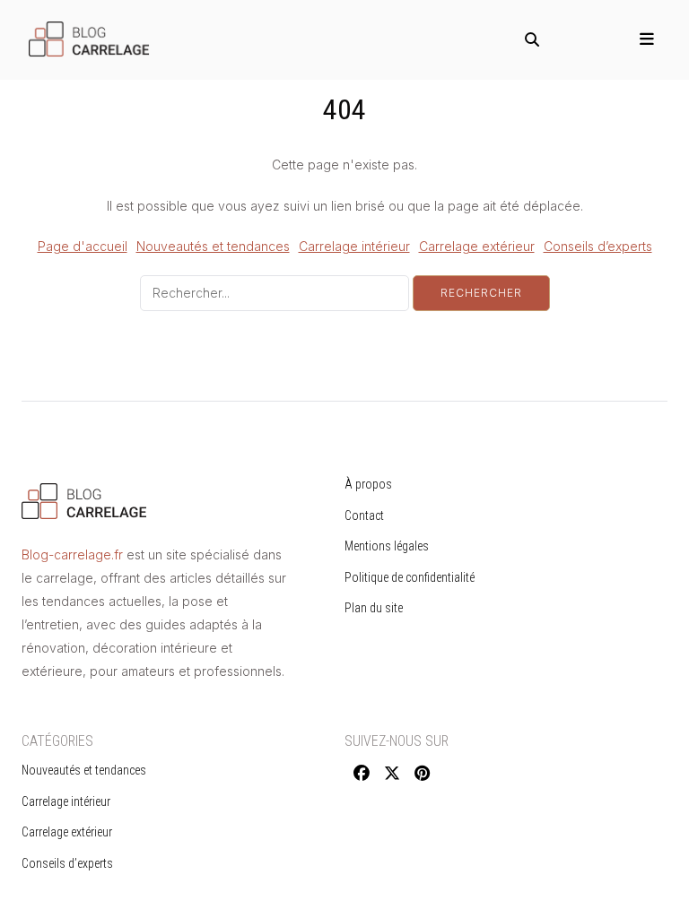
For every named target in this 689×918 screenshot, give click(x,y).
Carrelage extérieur (477, 246)
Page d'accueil (82, 246)
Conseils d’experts (598, 246)
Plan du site (373, 608)
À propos (368, 484)
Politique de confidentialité (409, 577)
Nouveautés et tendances (213, 246)
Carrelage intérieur (354, 246)
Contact (364, 515)
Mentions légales (386, 546)
